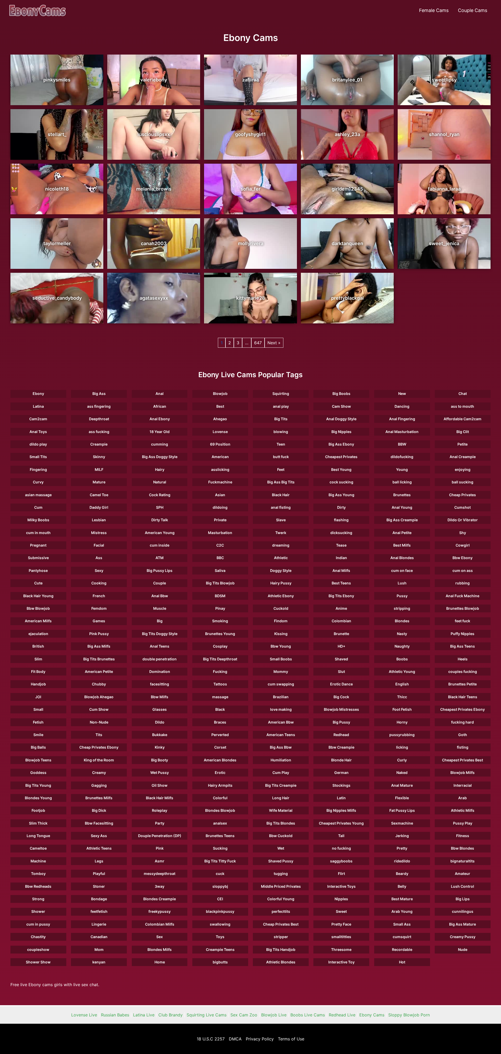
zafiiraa (250, 79)
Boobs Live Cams (307, 1014)
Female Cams (434, 10)
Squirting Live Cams (206, 1014)
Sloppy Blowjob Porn (409, 1014)
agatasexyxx (154, 298)
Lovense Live (84, 1014)
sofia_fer (250, 189)
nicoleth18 (57, 189)
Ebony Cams (371, 1014)
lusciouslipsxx (154, 134)
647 (258, 342)
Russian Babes (115, 1014)
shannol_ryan (444, 134)
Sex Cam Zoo (243, 1014)
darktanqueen (347, 243)
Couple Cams (472, 10)
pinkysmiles (56, 79)
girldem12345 (347, 189)
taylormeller (57, 243)
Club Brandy (170, 1014)
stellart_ (57, 134)
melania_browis (153, 189)
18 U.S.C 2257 (211, 1038)
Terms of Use (291, 1038)
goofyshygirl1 (250, 134)
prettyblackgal (347, 298)
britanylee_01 (347, 79)
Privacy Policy (260, 1038)
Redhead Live (342, 1014)
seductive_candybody (57, 298)
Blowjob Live (274, 1014)
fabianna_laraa (444, 189)
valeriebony (153, 79)
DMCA (235, 1038)
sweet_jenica (444, 243)
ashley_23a (347, 134)
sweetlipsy (444, 79)
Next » (274, 342)
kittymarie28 (250, 298)
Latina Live (143, 1014)
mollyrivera (250, 243)
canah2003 (154, 243)
